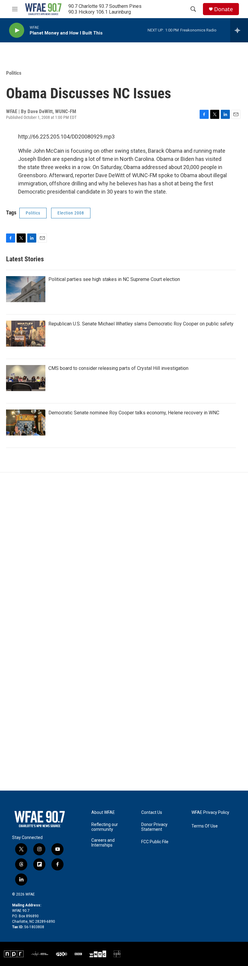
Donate (223, 9)
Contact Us (151, 812)
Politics (13, 73)
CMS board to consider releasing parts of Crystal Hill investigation (118, 368)
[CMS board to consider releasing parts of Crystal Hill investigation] (25, 378)
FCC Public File (154, 842)
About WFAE (103, 812)
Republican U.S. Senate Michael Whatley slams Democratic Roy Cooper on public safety (140, 324)
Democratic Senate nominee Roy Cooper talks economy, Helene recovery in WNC (133, 413)
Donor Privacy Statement (154, 827)
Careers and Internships (103, 842)
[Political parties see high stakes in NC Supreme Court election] (25, 289)
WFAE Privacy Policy (210, 812)
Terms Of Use (204, 826)
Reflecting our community (104, 827)
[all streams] (239, 30)
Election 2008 (70, 212)
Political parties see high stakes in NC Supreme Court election (114, 279)
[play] (16, 30)
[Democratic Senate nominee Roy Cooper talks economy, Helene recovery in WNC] (25, 423)
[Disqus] (124, 554)
